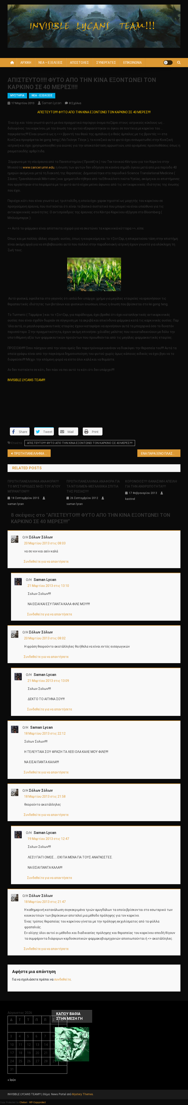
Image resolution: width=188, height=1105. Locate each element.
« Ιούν (12, 1080)
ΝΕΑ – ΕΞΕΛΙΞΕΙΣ (51, 62)
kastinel (130, 499)
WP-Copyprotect (37, 1102)
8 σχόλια (75, 103)
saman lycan (51, 103)
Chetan (23, 1102)
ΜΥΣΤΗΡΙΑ (17, 95)
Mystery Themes (82, 1094)
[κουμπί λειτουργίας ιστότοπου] (168, 62)
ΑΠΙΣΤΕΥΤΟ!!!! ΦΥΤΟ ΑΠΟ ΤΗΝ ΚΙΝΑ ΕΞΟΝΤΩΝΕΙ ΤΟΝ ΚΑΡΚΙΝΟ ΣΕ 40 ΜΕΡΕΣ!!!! (80, 443)
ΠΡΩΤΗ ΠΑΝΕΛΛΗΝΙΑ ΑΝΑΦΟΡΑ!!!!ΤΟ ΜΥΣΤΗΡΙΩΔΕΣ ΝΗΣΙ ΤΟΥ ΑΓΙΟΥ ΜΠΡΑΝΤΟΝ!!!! (34, 486)
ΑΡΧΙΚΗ (25, 62)
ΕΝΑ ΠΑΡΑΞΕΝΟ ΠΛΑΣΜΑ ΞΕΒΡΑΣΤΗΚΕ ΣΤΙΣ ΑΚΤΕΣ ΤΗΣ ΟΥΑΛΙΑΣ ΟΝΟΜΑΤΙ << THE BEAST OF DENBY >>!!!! (161, 453)
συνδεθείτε (62, 979)
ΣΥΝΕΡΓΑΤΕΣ (106, 62)
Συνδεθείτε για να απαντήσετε (46, 561)
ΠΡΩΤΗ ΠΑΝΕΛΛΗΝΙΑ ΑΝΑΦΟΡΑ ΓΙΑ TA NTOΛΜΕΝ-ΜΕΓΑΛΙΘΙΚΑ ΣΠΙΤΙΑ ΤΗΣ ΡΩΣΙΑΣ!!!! (93, 486)
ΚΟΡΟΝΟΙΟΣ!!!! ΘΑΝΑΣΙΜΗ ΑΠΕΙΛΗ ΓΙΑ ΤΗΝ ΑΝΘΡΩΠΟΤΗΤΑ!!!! (151, 484)
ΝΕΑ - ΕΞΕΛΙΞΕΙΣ (42, 95)
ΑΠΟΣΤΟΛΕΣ (79, 62)
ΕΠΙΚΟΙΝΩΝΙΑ (132, 62)
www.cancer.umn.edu (38, 167)
